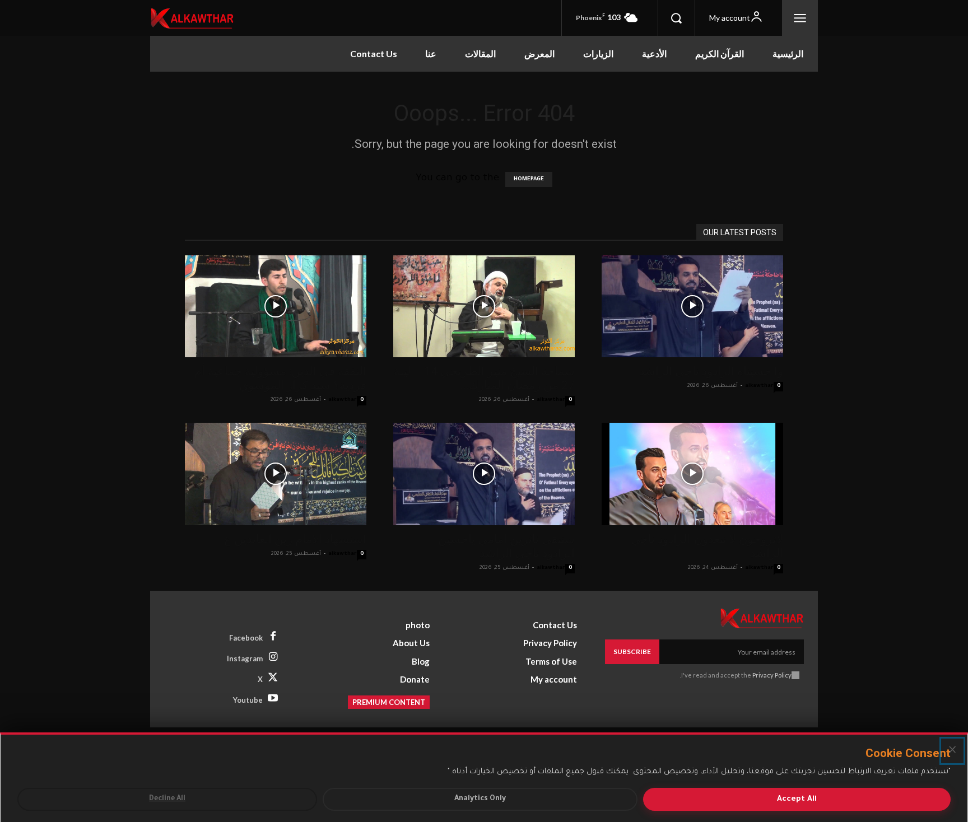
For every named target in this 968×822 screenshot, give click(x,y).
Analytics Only (480, 799)
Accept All (797, 799)
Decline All (167, 799)
